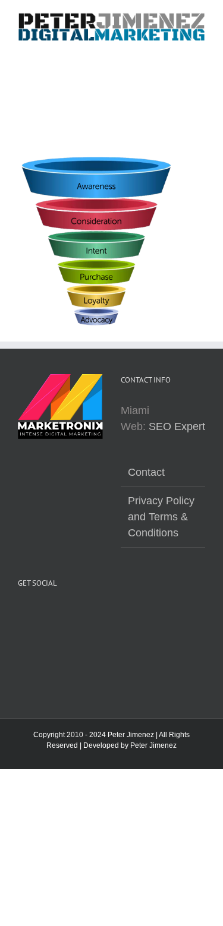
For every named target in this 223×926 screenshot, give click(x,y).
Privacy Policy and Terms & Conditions (161, 517)
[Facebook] (26, 616)
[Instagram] (78, 616)
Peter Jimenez (153, 745)
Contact (146, 472)
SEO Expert (177, 426)
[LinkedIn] (26, 645)
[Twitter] (52, 616)
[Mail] (52, 645)
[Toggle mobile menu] (200, 48)
